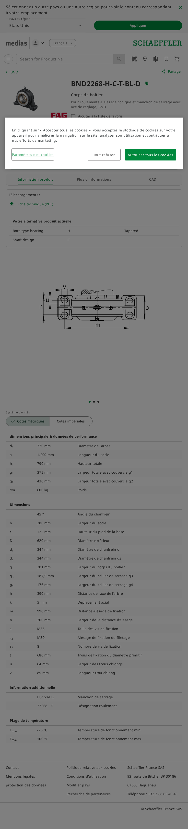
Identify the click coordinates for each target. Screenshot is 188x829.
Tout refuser (104, 154)
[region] (94, 143)
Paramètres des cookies (33, 154)
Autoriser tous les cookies (150, 154)
